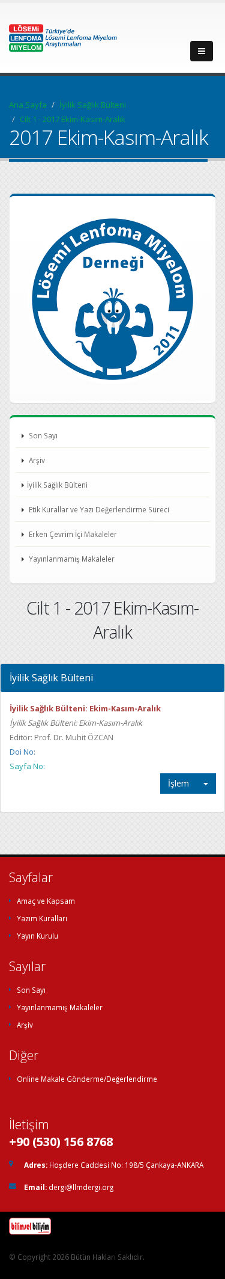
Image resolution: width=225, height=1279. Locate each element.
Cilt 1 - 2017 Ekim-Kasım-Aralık (72, 119)
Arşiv (36, 460)
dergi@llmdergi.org (81, 1187)
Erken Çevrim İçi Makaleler (72, 534)
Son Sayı (42, 435)
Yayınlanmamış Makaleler (71, 558)
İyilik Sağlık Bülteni (92, 104)
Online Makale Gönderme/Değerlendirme (87, 1079)
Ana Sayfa (28, 104)
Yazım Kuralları (42, 918)
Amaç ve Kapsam (46, 901)
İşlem (178, 783)
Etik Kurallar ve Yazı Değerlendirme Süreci (98, 509)
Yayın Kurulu (37, 935)
